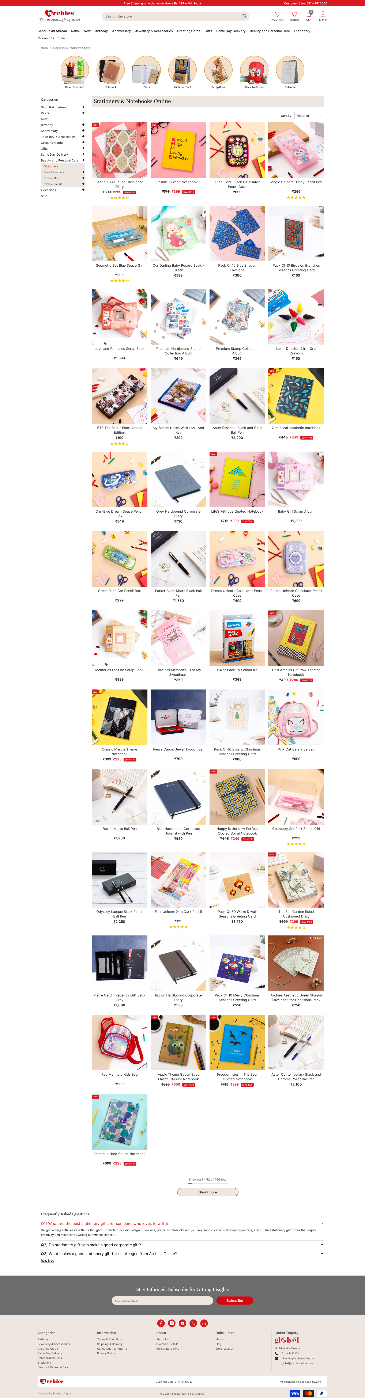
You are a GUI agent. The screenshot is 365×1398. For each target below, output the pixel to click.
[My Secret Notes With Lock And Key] (178, 396)
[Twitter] (193, 1323)
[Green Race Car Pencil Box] (119, 559)
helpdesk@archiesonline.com (303, 1381)
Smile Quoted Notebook (178, 182)
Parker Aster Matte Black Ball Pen (178, 593)
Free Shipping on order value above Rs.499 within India (162, 3)
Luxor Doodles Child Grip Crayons (296, 350)
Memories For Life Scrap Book (119, 670)
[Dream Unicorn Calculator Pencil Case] (237, 559)
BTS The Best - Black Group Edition (119, 430)
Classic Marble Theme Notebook (119, 751)
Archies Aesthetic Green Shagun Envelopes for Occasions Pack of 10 (296, 997)
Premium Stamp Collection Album (237, 350)
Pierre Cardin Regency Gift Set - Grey (119, 997)
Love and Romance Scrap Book (119, 348)
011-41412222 (290, 1353)
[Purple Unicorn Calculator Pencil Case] (296, 559)
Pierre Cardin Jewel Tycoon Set (178, 749)
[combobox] (171, 16)
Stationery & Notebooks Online (71, 47)
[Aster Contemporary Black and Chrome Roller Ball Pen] (296, 1043)
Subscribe (235, 1300)
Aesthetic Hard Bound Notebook (119, 1154)
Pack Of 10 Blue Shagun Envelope (237, 267)
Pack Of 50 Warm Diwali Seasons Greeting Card (237, 913)
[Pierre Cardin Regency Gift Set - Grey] (119, 963)
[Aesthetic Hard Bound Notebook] (119, 1122)
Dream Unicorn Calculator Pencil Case (237, 593)
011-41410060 (317, 3)
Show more (208, 1192)
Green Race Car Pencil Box (119, 591)
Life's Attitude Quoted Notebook (237, 511)
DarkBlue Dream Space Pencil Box (119, 513)
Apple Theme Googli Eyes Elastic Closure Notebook (178, 1076)
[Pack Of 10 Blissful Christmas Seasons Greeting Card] (237, 717)
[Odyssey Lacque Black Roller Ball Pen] (119, 880)
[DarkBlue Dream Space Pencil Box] (119, 479)
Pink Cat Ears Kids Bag (296, 749)
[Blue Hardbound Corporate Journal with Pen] (178, 797)
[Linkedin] (204, 1323)
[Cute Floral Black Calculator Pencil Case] (237, 150)
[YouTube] (182, 1323)
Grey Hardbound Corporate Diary (178, 513)
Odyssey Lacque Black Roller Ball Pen (119, 913)
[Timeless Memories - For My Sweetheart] (178, 638)
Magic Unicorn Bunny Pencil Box (296, 182)
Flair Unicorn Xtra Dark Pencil (178, 911)
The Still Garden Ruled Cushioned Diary (296, 913)
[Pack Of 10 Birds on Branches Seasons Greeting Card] (296, 234)
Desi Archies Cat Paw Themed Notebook (296, 672)
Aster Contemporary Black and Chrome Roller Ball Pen (296, 1076)
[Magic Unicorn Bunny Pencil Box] (296, 150)
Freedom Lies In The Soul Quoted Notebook (237, 1076)
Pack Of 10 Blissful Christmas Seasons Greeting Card (237, 751)
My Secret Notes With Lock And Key (178, 430)
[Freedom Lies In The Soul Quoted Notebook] (237, 1043)
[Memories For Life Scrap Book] (119, 638)
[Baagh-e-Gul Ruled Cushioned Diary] (119, 150)
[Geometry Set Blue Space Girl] (119, 234)
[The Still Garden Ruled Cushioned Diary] (296, 880)
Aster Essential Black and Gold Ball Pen (237, 430)
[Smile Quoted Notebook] (178, 150)
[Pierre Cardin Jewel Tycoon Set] (178, 717)
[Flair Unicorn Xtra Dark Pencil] (178, 880)
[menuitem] (63, 107)
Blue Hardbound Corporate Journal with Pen (178, 831)
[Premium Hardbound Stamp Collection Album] (178, 317)
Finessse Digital (62, 1393)
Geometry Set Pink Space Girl (296, 829)
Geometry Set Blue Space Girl (119, 265)
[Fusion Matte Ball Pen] (119, 797)
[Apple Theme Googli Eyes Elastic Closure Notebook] (178, 1043)
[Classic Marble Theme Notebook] (119, 717)
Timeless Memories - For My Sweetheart (178, 672)
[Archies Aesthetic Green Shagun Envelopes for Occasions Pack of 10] (296, 963)
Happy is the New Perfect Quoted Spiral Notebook (237, 831)
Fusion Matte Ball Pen (119, 829)
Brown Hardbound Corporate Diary (178, 997)
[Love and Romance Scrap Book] (119, 317)
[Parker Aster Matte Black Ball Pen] (178, 559)
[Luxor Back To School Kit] (237, 638)
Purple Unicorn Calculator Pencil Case (296, 593)
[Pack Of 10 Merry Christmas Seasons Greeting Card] (237, 963)
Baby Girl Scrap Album (296, 511)
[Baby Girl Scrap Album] (296, 479)
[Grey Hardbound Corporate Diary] (178, 479)
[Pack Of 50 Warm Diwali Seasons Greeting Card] (237, 880)
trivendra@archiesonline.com (299, 1358)
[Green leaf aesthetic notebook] (296, 396)
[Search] (175, 16)
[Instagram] (172, 1323)
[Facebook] (161, 1323)
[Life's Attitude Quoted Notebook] (237, 479)
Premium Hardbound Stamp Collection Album (178, 350)
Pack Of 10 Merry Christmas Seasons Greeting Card (237, 997)
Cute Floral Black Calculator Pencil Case (237, 184)
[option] (75, 72)
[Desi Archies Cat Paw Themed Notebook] (296, 638)
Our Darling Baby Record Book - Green (178, 267)
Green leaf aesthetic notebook (296, 428)
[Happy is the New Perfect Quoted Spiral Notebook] (237, 797)
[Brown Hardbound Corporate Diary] (178, 963)
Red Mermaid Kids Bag (119, 1074)
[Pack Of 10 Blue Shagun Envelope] (237, 234)
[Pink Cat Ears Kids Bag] (296, 717)
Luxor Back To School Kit (237, 670)
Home (44, 47)
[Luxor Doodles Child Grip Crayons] (296, 317)
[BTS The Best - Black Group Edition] (119, 396)
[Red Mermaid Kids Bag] (119, 1043)
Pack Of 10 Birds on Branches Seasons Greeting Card (296, 267)
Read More (47, 1260)
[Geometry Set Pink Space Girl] (296, 797)
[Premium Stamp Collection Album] (237, 317)
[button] (62, 112)
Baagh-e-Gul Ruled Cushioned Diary (119, 184)
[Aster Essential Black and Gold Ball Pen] (237, 396)
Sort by (286, 115)
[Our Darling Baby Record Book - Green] (178, 234)
